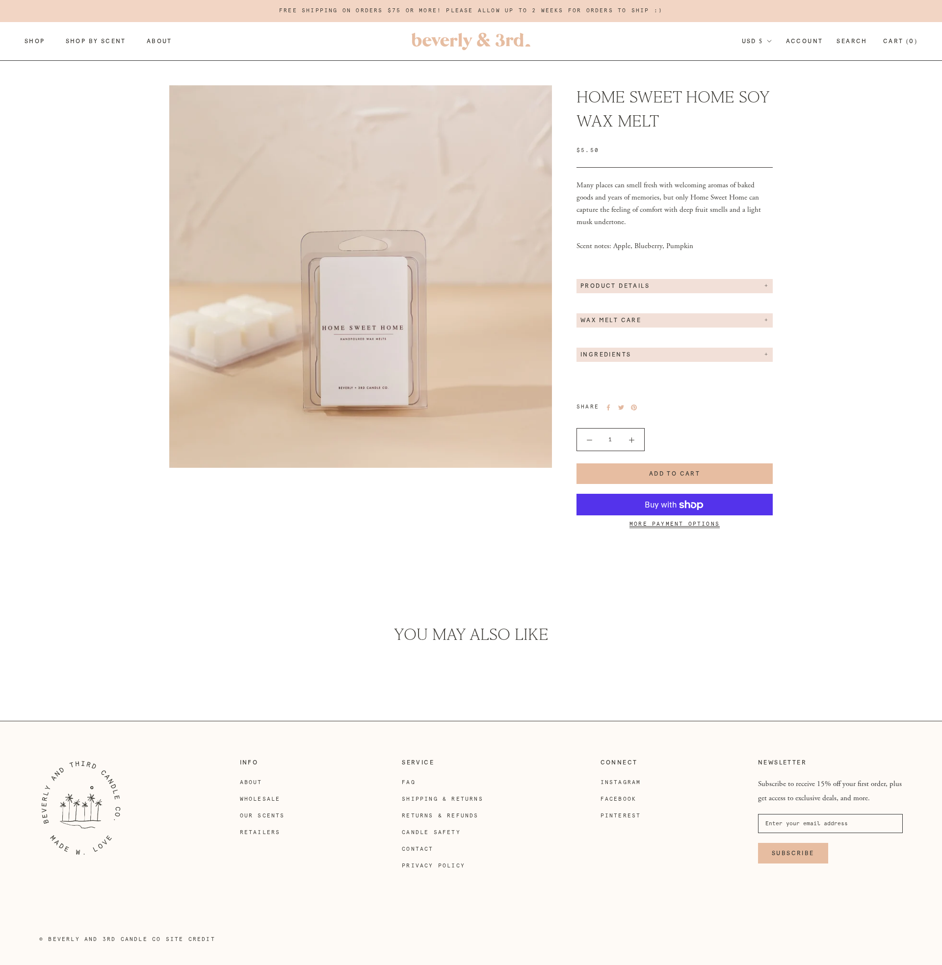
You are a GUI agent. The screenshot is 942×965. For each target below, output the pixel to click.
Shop (35, 41)
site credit (190, 939)
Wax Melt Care (610, 321)
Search (852, 41)
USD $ (752, 41)
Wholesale (260, 799)
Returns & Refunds (440, 816)
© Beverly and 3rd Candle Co (100, 939)
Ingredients (605, 355)
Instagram (621, 782)
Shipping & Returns (442, 799)
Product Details (615, 286)
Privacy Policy (433, 866)
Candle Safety (431, 832)
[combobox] (674, 204)
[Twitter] (621, 407)
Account (804, 41)
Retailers (260, 832)
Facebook (619, 799)
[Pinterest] (634, 407)
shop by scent (96, 41)
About (159, 41)
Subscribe (793, 853)
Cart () (900, 41)
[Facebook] (608, 407)
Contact (417, 849)
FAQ (409, 782)
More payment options (674, 524)
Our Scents (262, 816)
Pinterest (621, 816)
